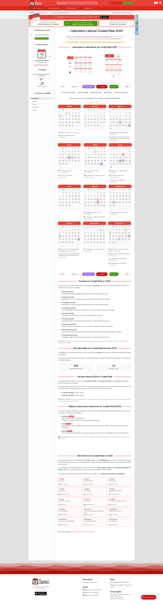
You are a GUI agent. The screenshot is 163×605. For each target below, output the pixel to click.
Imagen (102, 86)
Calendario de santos (54, 8)
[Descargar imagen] (80, 65)
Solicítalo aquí (130, 12)
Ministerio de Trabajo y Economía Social (120, 586)
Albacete (34, 101)
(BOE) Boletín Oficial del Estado (120, 582)
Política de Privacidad (117, 598)
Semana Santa (94, 39)
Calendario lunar (88, 8)
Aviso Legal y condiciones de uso (120, 594)
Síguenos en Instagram (91, 592)
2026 (126, 86)
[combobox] (77, 3)
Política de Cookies (116, 596)
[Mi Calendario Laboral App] (41, 593)
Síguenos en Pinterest (91, 595)
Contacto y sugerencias (90, 582)
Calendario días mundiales (72, 8)
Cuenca (34, 104)
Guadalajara (35, 107)
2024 (62, 86)
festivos (114, 37)
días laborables (105, 39)
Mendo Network (40, 589)
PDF (114, 86)
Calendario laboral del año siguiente (82, 532)
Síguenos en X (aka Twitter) (93, 590)
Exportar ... (75, 86)
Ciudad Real (35, 98)
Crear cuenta (128, 3)
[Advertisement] (95, 546)
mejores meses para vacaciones (78, 39)
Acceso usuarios (116, 3)
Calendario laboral (37, 8)
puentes (120, 37)
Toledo (34, 110)
